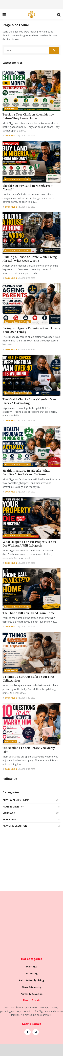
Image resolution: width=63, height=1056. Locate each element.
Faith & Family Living (17, 179)
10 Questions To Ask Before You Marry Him (29, 750)
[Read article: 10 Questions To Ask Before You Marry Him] (31, 724)
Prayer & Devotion (15, 825)
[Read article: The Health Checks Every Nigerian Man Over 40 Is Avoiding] (31, 375)
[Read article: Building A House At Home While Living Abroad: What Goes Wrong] (31, 233)
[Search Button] (58, 14)
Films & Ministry (13, 806)
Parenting (11, 108)
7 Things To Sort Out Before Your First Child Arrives (28, 679)
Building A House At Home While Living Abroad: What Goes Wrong (30, 259)
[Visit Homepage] (31, 14)
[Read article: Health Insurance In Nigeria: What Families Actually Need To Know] (31, 446)
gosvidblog (11, 136)
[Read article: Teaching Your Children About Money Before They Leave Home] (31, 90)
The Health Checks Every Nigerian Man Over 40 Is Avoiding (29, 401)
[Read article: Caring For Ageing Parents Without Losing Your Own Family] (31, 304)
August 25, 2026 (27, 136)
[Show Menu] (4, 14)
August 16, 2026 (27, 698)
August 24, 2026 (27, 492)
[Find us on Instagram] (35, 1032)
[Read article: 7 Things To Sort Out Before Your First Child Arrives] (31, 653)
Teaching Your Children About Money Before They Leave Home (28, 116)
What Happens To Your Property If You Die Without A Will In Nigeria (29, 544)
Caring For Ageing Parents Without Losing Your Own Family (31, 330)
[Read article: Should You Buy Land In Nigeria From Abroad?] (31, 162)
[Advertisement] (31, 4)
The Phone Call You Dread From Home (29, 613)
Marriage (10, 741)
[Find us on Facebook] (27, 1032)
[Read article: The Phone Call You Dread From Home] (31, 589)
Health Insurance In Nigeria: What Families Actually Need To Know (26, 473)
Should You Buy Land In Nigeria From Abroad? (28, 188)
